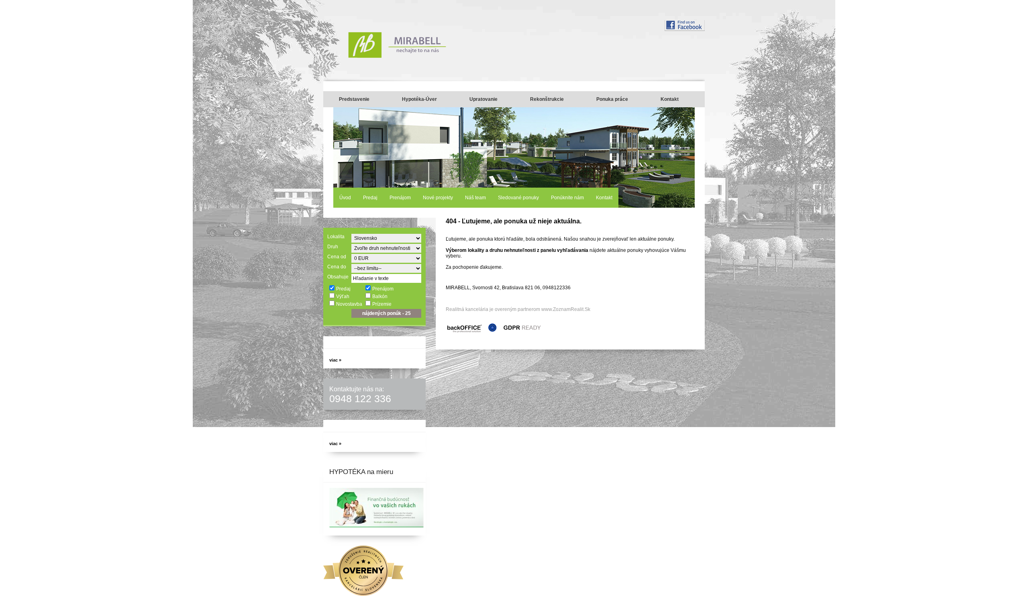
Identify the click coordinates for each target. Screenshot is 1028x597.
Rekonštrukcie (547, 99)
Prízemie (382, 304)
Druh (332, 246)
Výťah (342, 296)
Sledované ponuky (518, 197)
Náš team (475, 197)
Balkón (380, 296)
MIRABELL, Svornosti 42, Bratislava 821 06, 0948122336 (508, 287)
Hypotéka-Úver (419, 99)
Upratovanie (483, 99)
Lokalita (336, 236)
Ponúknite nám (567, 197)
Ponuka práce (612, 99)
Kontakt (670, 99)
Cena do (336, 267)
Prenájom (400, 197)
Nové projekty (438, 197)
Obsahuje (338, 277)
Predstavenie (354, 99)
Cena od (336, 257)
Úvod (345, 197)
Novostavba (349, 304)
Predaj (370, 197)
